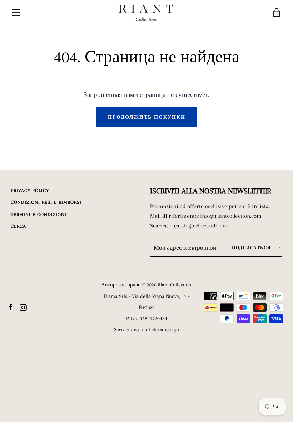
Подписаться (252, 248)
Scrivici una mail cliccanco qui (146, 330)
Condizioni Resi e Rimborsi (46, 202)
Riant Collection (174, 285)
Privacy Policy (30, 190)
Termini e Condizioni (38, 214)
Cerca (18, 226)
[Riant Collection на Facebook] (10, 306)
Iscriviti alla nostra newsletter (210, 191)
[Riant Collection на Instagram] (23, 306)
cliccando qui (211, 225)
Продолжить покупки (146, 117)
